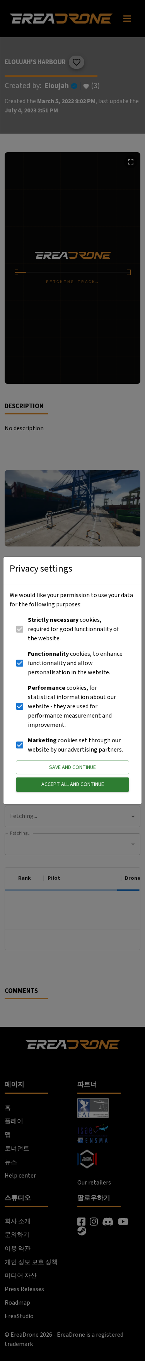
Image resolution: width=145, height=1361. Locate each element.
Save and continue (72, 767)
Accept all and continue (72, 784)
